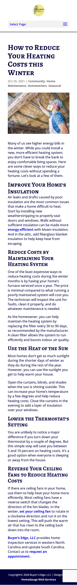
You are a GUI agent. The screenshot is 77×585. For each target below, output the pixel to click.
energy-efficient (20, 229)
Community (36, 81)
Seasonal (54, 86)
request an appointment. (27, 553)
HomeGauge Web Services (38, 579)
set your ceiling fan (35, 511)
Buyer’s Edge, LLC (22, 538)
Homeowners (37, 86)
